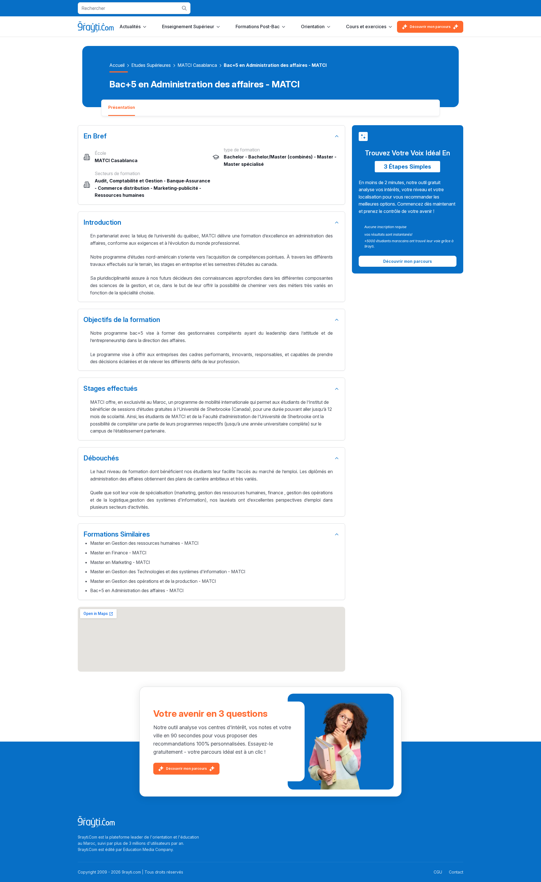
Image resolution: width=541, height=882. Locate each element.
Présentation (121, 107)
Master (325, 157)
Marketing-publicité (176, 188)
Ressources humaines (119, 195)
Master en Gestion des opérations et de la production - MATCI (153, 581)
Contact (456, 872)
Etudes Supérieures (151, 65)
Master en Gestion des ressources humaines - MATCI (144, 543)
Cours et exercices (366, 26)
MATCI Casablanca (197, 65)
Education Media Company (148, 849)
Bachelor (234, 157)
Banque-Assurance (188, 181)
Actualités (130, 26)
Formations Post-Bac (258, 26)
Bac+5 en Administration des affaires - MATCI (137, 590)
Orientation (313, 26)
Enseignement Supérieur (188, 26)
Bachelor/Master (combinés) (280, 157)
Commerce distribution (123, 188)
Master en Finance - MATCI (118, 552)
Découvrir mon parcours (430, 27)
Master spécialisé (244, 164)
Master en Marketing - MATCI (120, 562)
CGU (438, 872)
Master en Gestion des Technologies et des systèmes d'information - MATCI (167, 571)
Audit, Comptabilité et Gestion (129, 181)
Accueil (117, 65)
